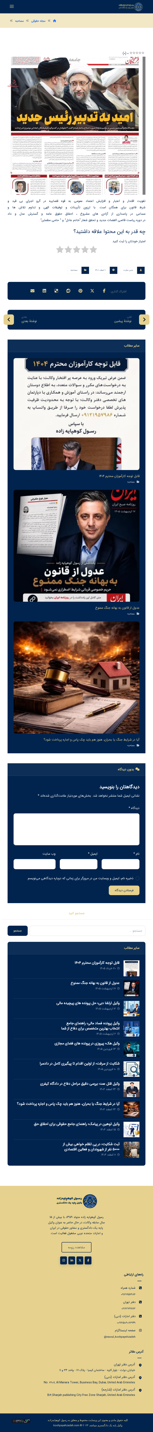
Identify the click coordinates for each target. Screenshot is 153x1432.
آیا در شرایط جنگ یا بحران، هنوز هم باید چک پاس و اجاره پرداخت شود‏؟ (68, 1104)
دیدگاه (134, 808)
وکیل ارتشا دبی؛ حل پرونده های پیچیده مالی (88, 1003)
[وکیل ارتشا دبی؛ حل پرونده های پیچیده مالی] (131, 1009)
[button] (104, 291)
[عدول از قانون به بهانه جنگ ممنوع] (131, 988)
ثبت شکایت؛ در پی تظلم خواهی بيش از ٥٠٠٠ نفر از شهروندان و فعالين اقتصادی (91, 1146)
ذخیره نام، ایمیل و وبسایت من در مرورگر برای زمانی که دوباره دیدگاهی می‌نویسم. (80, 878)
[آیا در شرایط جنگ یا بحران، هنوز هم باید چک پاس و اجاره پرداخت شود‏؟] (131, 1109)
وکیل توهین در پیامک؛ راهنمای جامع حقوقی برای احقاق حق (77, 1124)
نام (136, 853)
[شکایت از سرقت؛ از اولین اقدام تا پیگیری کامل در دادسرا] (131, 1069)
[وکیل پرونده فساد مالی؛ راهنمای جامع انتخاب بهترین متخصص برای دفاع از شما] (131, 1029)
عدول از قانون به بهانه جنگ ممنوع (95, 983)
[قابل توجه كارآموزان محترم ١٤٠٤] (131, 968)
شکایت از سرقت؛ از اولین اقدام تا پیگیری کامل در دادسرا (80, 1063)
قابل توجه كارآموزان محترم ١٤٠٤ (97, 963)
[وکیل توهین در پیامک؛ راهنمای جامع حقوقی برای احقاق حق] (131, 1130)
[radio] (93, 251)
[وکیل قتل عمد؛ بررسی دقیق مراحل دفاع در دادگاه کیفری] (131, 1089)
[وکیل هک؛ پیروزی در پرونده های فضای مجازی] (131, 1049)
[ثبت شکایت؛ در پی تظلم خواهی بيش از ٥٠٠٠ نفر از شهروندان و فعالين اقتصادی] (131, 1150)
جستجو (18, 931)
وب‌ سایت (48, 853)
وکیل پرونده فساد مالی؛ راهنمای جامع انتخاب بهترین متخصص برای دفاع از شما (90, 1025)
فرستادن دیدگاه (124, 890)
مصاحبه (74, 270)
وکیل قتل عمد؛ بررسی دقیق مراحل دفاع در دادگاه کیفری (80, 1083)
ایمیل (92, 853)
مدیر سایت (128, 270)
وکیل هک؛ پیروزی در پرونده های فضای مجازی (87, 1043)
